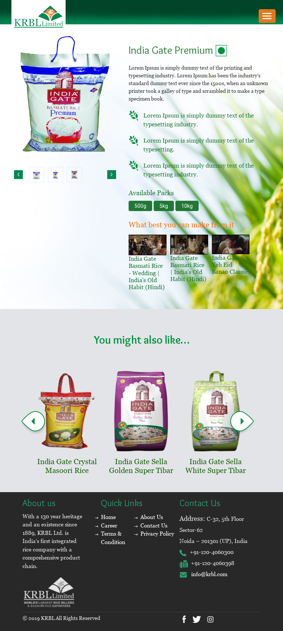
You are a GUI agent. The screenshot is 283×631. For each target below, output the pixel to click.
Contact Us (153, 525)
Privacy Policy (157, 533)
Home (108, 517)
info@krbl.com (207, 574)
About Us (151, 517)
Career (109, 525)
